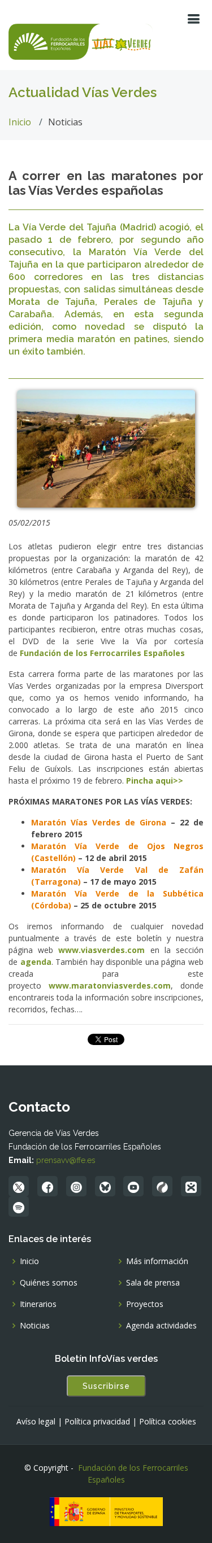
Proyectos (144, 1304)
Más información (157, 1261)
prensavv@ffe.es (66, 1160)
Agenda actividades (161, 1326)
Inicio (19, 122)
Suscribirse (106, 1386)
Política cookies (167, 1422)
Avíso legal (35, 1422)
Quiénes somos (48, 1283)
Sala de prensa (153, 1283)
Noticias (35, 1326)
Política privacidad (97, 1422)
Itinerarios (38, 1304)
